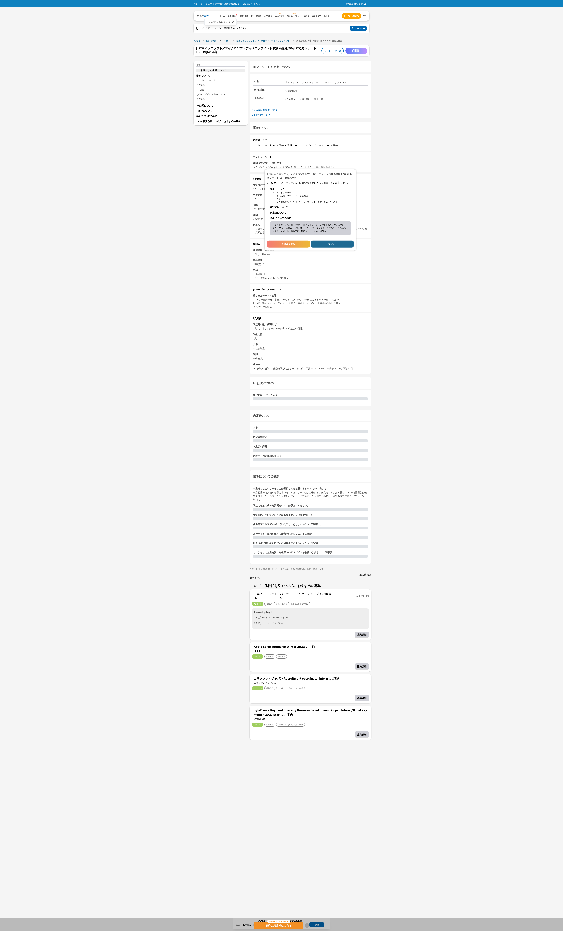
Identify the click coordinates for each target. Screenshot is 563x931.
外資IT (227, 40)
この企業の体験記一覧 (263, 110)
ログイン (332, 244)
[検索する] (364, 16)
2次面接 (201, 99)
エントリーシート (206, 80)
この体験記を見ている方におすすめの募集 (218, 121)
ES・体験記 (211, 40)
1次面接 (201, 85)
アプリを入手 (360, 28)
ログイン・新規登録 (351, 16)
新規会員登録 (288, 244)
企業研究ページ (259, 114)
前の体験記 (255, 578)
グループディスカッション (211, 94)
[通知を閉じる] (233, 22)
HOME (197, 40)
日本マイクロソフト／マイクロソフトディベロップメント (263, 40)
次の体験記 (365, 574)
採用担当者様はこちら (355, 3)
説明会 (200, 89)
